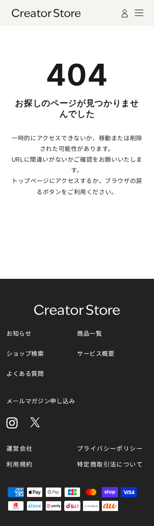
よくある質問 (25, 373)
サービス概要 (96, 353)
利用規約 (19, 464)
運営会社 (19, 448)
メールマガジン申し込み (40, 401)
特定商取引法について (110, 464)
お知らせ (18, 333)
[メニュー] (139, 13)
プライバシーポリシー (110, 448)
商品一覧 (89, 333)
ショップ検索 (25, 353)
